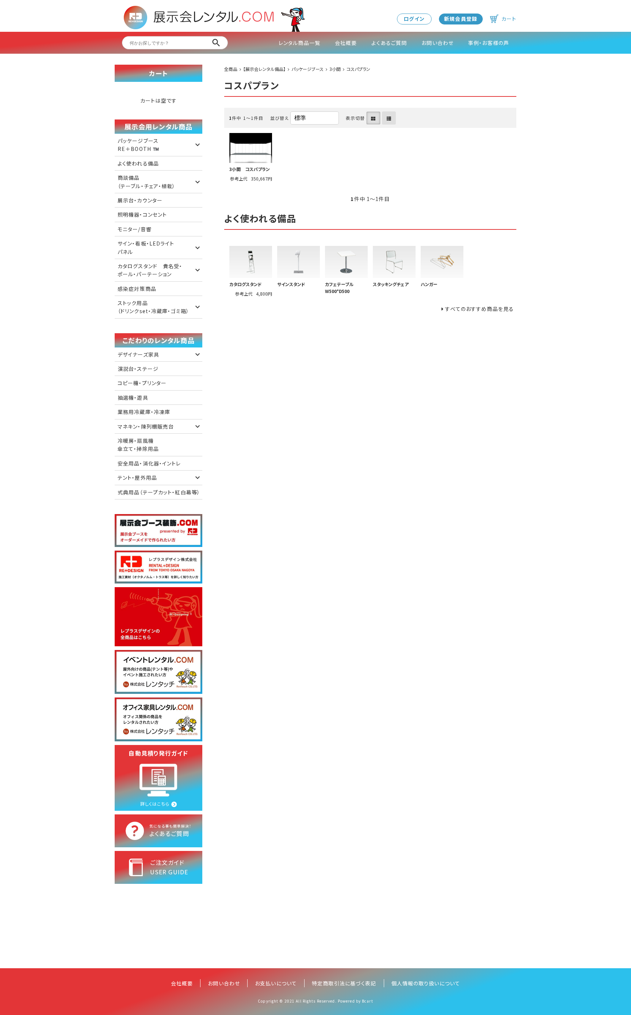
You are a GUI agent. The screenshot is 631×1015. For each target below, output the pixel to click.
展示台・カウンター (140, 200)
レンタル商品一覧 (299, 42)
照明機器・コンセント (142, 214)
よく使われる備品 (138, 163)
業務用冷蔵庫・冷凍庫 (144, 411)
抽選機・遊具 (133, 397)
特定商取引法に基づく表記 (344, 983)
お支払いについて (276, 983)
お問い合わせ (437, 42)
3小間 (335, 69)
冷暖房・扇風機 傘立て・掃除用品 (138, 444)
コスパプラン (358, 69)
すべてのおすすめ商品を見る (479, 308)
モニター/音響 (135, 229)
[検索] (216, 42)
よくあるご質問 (389, 42)
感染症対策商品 (137, 288)
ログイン (414, 18)
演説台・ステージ (138, 368)
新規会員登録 (460, 18)
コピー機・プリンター (142, 383)
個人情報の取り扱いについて (425, 983)
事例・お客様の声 (488, 42)
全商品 (230, 69)
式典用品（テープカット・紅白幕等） (159, 492)
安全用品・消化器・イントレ (149, 463)
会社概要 (346, 42)
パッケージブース (307, 69)
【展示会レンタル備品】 (264, 69)
